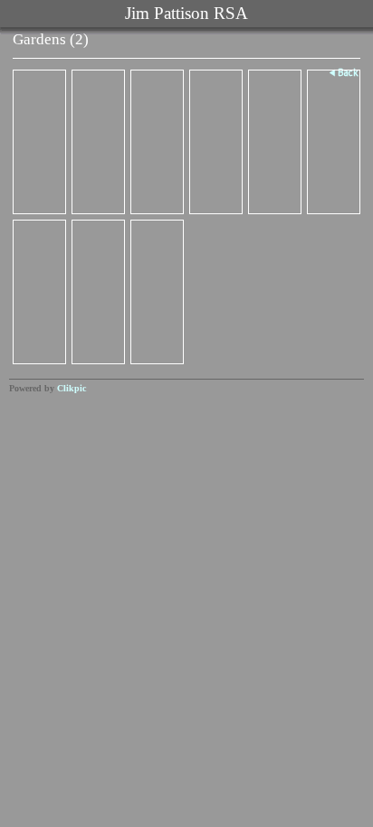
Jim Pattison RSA (186, 13)
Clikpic (71, 388)
